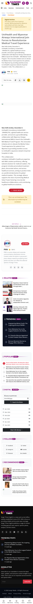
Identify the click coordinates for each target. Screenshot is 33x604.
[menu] (2, 3)
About (10, 593)
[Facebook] (2, 532)
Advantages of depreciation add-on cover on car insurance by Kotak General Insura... (16, 227)
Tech (27, 8)
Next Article (15, 224)
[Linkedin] (22, 532)
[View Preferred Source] (24, 80)
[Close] (29, 19)
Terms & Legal (27, 593)
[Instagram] (10, 532)
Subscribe (27, 581)
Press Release (10, 13)
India (5, 8)
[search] (31, 3)
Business (11, 8)
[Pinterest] (18, 532)
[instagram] (18, 267)
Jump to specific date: (10, 396)
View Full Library (16, 430)
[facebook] (10, 267)
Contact (4, 593)
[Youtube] (14, 532)
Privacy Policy (17, 593)
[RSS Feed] (22, 267)
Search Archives (16, 402)
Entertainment (20, 8)
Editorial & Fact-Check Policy (21, 597)
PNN (8, 71)
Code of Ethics (8, 597)
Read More (16, 190)
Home (3, 13)
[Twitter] (6, 532)
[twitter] (14, 267)
